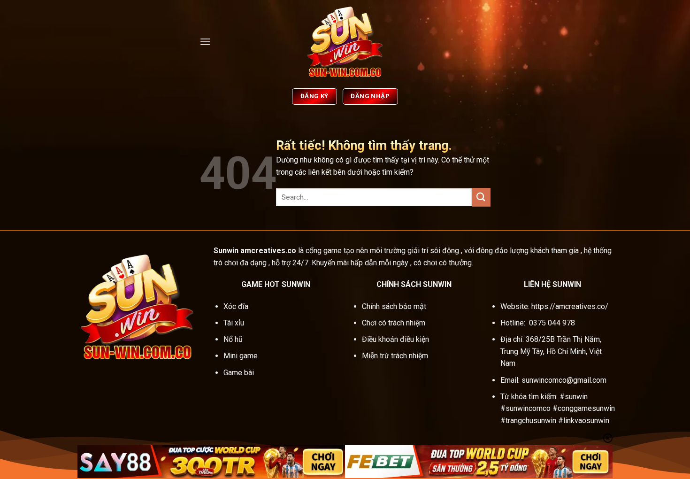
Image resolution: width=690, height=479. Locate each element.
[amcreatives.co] (345, 42)
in (235, 250)
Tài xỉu (233, 322)
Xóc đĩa (236, 306)
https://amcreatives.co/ (569, 306)
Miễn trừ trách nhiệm (395, 355)
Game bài (238, 372)
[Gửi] (481, 197)
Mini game (241, 355)
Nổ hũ (234, 339)
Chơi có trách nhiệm (393, 322)
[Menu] (205, 41)
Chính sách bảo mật (394, 306)
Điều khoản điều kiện (395, 339)
